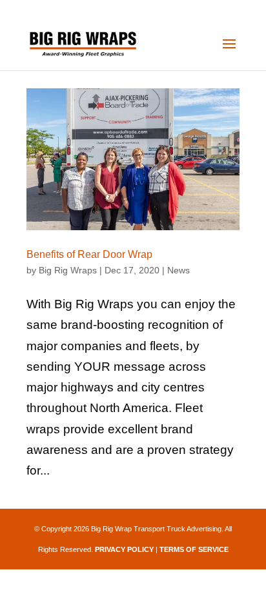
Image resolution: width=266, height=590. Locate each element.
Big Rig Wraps (68, 270)
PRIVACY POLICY (124, 549)
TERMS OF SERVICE (194, 549)
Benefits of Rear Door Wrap (89, 254)
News (178, 270)
